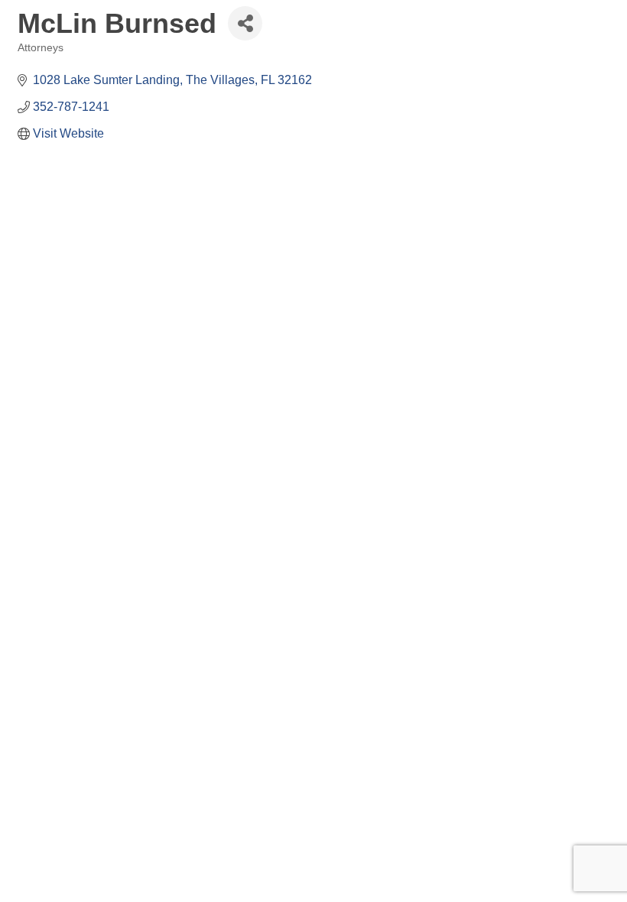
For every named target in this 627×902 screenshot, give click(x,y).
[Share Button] (245, 23)
